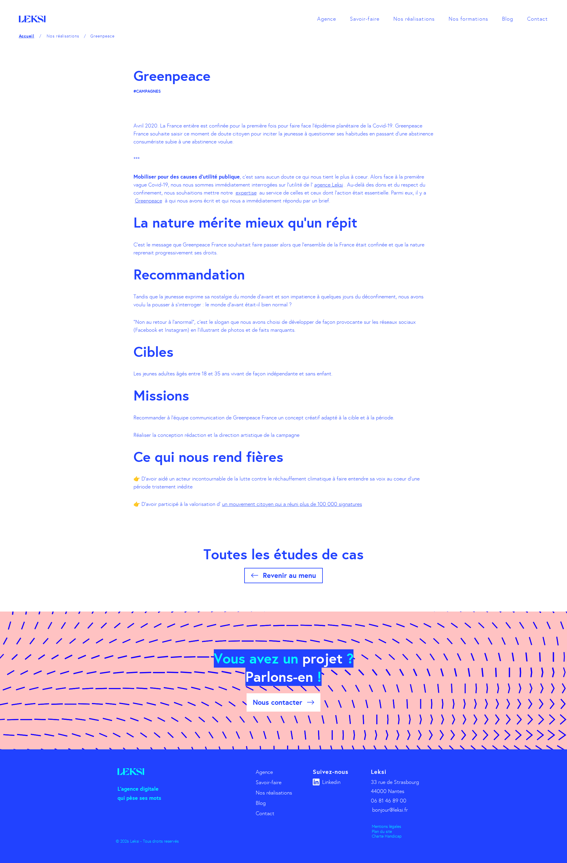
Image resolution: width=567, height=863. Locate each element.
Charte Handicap (387, 836)
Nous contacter (277, 702)
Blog (507, 19)
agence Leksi (328, 185)
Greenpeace (148, 200)
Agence (326, 19)
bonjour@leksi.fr (390, 810)
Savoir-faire (364, 19)
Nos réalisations (414, 19)
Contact (537, 19)
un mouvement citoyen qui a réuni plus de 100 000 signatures (292, 504)
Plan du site (382, 831)
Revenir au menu (289, 575)
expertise (246, 192)
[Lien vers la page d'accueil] (32, 19)
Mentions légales (386, 826)
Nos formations (468, 19)
